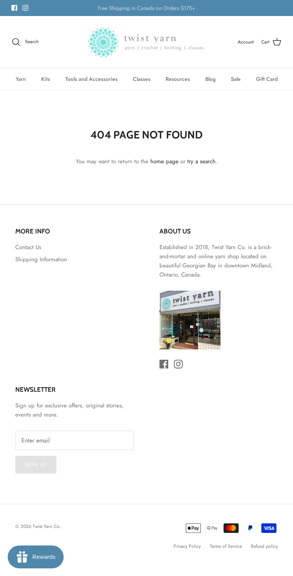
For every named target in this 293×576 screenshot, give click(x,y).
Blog (210, 79)
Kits (45, 79)
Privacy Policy (187, 546)
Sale (236, 79)
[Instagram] (25, 8)
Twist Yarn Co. (47, 526)
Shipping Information (41, 259)
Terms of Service (226, 546)
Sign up (36, 464)
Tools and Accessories (91, 79)
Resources (178, 79)
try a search (201, 161)
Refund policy (264, 546)
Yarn (21, 79)
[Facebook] (14, 8)
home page (164, 161)
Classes (141, 79)
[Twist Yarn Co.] (147, 42)
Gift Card (267, 79)
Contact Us (28, 247)
